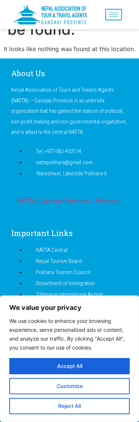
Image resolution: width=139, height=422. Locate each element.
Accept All (69, 366)
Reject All (69, 406)
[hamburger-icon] (113, 14)
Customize (70, 386)
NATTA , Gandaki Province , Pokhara (68, 200)
